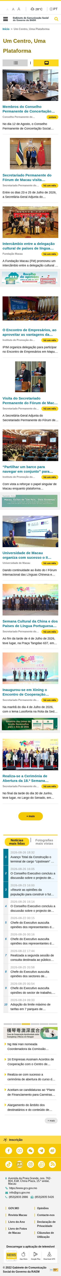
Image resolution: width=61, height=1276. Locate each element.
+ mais (51, 1120)
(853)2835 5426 (44, 1197)
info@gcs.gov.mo (19, 1192)
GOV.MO (13, 1208)
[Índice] (5, 19)
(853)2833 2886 (18, 1197)
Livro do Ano (16, 1221)
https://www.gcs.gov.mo (23, 1188)
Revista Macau (17, 1215)
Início (6, 29)
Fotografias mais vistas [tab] (44, 841)
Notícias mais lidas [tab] (17, 841)
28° (39, 9)
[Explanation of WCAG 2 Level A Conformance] (54, 1269)
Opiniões (43, 1208)
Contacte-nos (46, 1215)
